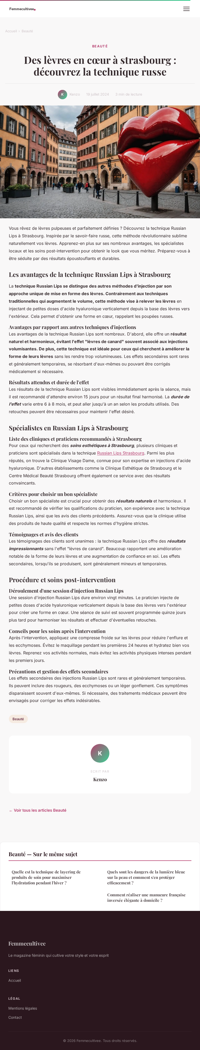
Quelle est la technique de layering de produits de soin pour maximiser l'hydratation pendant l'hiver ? (46, 877)
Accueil (11, 31)
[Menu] (186, 9)
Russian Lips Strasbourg (120, 453)
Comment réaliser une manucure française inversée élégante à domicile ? (146, 897)
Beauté (27, 31)
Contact (15, 1017)
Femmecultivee (27, 943)
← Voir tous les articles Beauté (37, 810)
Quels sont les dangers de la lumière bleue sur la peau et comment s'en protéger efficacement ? (146, 877)
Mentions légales (22, 1008)
